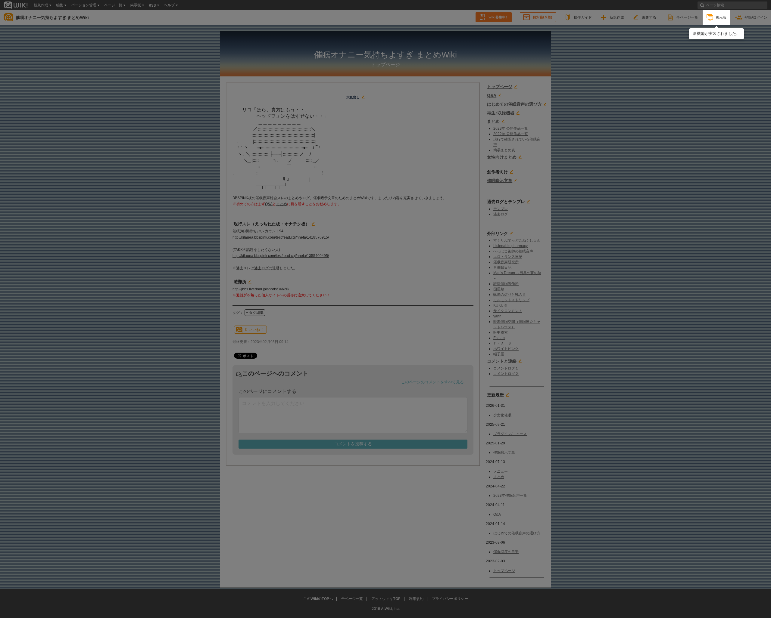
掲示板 (721, 17)
